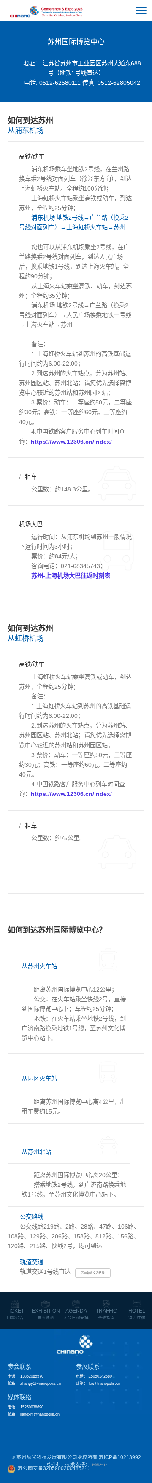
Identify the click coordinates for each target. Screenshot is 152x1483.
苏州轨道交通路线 (93, 1272)
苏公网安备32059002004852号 (54, 1468)
